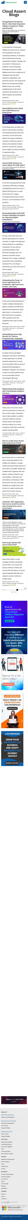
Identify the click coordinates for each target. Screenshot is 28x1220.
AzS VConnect (4, 1125)
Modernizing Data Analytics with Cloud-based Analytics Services (13, 391)
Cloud (2, 1164)
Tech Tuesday (4, 1183)
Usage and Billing (5, 1128)
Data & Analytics (5, 1161)
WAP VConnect (5, 1134)
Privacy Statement (15, 1218)
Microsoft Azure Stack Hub (8, 1121)
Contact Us (4, 1198)
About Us (3, 1194)
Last (15, 592)
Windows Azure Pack (6, 1131)
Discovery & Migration (6, 1146)
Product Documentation (7, 1174)
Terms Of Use (6, 1218)
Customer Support (5, 1176)
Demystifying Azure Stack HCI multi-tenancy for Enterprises (12, 110)
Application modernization (7, 1159)
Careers (3, 1196)
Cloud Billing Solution (6, 1144)
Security (3, 1168)
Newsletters (4, 1188)
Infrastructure (4, 1166)
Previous (4, 589)
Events (3, 1181)
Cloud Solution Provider (7, 1153)
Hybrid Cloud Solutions (7, 1142)
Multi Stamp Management (7, 1123)
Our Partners (4, 1179)
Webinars (3, 1186)
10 (25, 589)
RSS (26, 588)
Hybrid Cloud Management (8, 1117)
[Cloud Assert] (9, 3)
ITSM (2, 1149)
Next (12, 592)
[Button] (25, 2)
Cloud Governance (5, 1151)
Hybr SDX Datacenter (7, 1115)
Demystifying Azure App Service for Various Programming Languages (12, 336)
